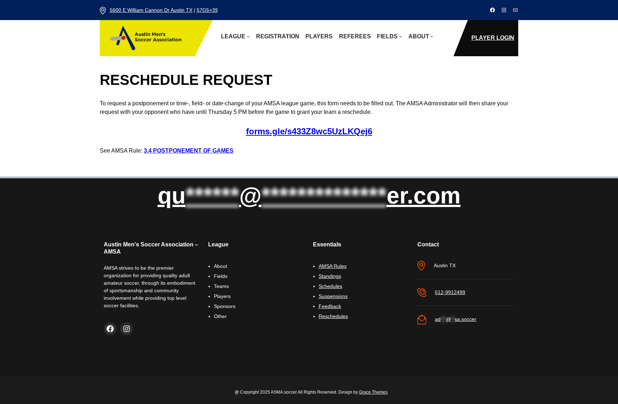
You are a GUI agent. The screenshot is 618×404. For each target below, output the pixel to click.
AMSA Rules (333, 266)
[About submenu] (431, 36)
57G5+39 (207, 10)
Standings (330, 276)
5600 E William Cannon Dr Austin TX (151, 10)
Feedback (330, 306)
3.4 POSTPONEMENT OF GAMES (189, 151)
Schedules (330, 286)
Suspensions (333, 296)
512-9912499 (450, 292)
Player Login (492, 38)
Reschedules (333, 316)
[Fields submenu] (400, 36)
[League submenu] (248, 36)
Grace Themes (373, 392)
